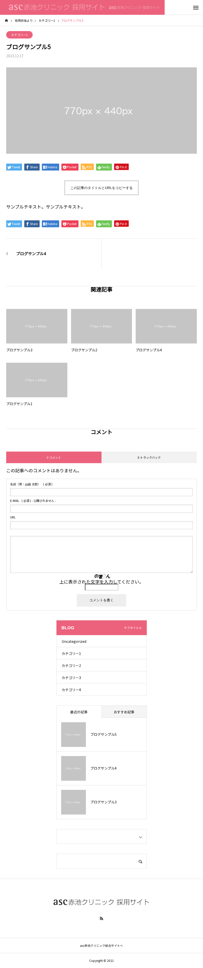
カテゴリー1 (19, 35)
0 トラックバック (149, 457)
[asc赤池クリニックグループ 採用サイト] (82, 7)
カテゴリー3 (71, 677)
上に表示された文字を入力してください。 (101, 581)
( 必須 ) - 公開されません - (33, 500)
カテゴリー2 (71, 665)
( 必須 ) (31, 484)
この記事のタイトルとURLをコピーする (101, 188)
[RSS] (101, 918)
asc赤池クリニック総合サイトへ (101, 945)
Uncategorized (74, 641)
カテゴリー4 (71, 689)
